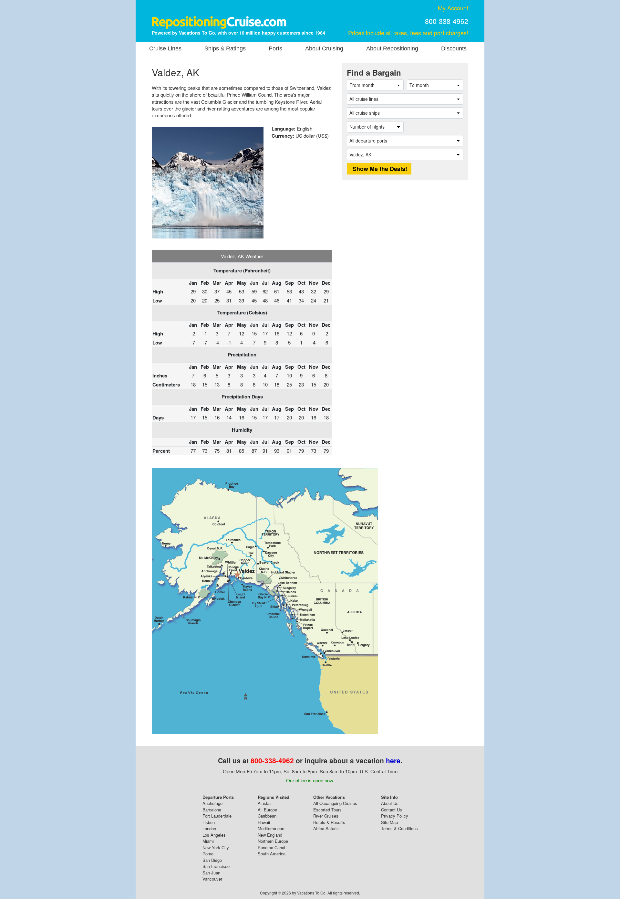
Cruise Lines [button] (165, 48)
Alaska (264, 803)
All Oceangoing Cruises (335, 803)
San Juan (211, 873)
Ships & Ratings (225, 48)
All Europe (267, 810)
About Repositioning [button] (392, 48)
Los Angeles (214, 835)
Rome (207, 854)
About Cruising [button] (324, 48)
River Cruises (325, 816)
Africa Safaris (326, 828)
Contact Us (391, 810)
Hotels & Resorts (329, 822)
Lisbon (208, 822)
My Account (453, 8)
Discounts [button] (454, 48)
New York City (215, 847)
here (393, 760)
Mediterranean (271, 828)
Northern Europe (273, 841)
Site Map (389, 822)
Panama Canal (271, 847)
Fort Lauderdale (217, 816)
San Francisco (216, 866)
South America (271, 854)
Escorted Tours (327, 810)
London (209, 828)
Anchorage (212, 803)
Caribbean (267, 816)
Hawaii (264, 822)
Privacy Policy (394, 816)
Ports (275, 48)
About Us (389, 803)
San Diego (212, 860)
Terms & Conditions (399, 828)
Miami (208, 841)
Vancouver (212, 879)
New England (270, 835)
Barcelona (211, 810)
